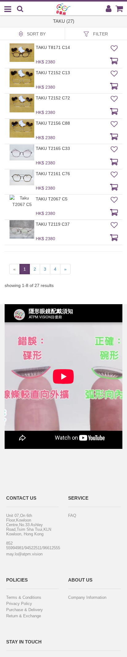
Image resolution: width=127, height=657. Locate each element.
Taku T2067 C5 (52, 198)
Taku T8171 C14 (53, 47)
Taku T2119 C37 (53, 224)
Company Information (87, 597)
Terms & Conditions (23, 597)
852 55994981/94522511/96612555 (28, 545)
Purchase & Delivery (24, 609)
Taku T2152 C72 (53, 97)
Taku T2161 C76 (53, 173)
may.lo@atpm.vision (24, 554)
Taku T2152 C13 (53, 72)
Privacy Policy (19, 603)
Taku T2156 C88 (53, 123)
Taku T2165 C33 (53, 148)
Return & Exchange (23, 616)
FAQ (72, 515)
